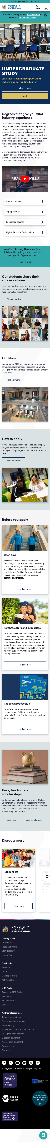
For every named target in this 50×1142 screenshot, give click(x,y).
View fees (11, 820)
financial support (35, 132)
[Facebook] (17, 1063)
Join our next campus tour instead (21, 576)
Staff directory (8, 950)
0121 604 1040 (33, 14)
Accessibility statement (12, 1041)
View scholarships (34, 820)
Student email (8, 1000)
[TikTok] (38, 1063)
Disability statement (11, 1037)
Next (47, 876)
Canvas (5, 1004)
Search (37, 8)
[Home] (11, 7)
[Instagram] (4, 1063)
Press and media (9, 946)
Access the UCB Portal (12, 992)
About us (6, 967)
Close (46, 15)
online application (27, 17)
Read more (19, 906)
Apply (25, 96)
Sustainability (8, 1025)
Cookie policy (8, 1046)
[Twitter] (11, 1063)
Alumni (5, 971)
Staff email (6, 996)
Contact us (7, 942)
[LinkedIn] (31, 1063)
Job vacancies (8, 979)
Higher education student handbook (18, 1029)
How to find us (8, 955)
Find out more (25, 262)
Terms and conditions (11, 1017)
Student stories (14, 299)
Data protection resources (13, 1021)
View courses (25, 88)
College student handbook (14, 1033)
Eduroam (6, 1050)
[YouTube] (24, 1063)
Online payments (9, 975)
